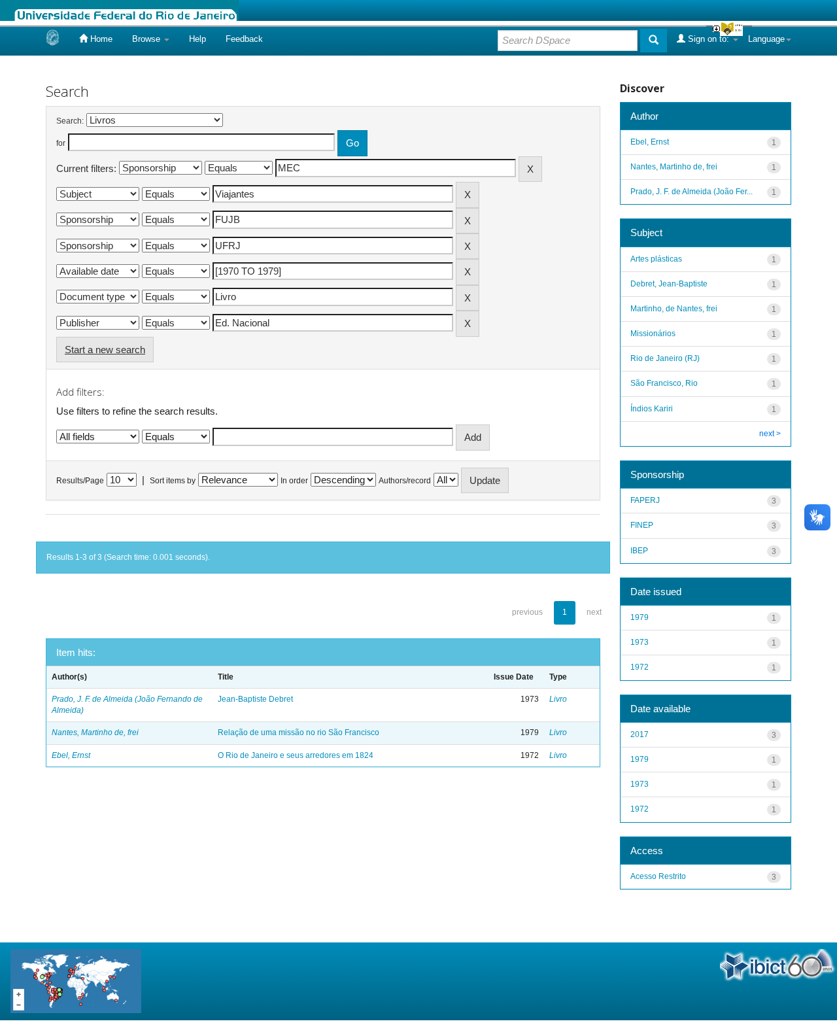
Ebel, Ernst (71, 755)
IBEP (639, 550)
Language (766, 39)
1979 (639, 617)
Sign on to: (708, 39)
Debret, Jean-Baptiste (669, 283)
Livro (558, 699)
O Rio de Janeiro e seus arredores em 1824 (295, 755)
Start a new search (105, 349)
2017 (639, 734)
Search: (70, 121)
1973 (639, 642)
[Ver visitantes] (75, 981)
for (60, 143)
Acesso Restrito (658, 876)
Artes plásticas (656, 259)
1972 (639, 667)
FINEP (641, 525)
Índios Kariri (651, 408)
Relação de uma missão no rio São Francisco (298, 732)
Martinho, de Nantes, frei (673, 308)
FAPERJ (645, 500)
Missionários (652, 333)
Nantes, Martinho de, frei (95, 732)
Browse (147, 39)
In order (294, 480)
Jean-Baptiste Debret (255, 699)
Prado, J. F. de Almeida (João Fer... (691, 191)
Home (100, 39)
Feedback (244, 39)
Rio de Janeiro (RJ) (665, 358)
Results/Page (80, 480)
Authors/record (405, 480)
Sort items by (173, 480)
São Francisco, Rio (664, 383)
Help (197, 39)
